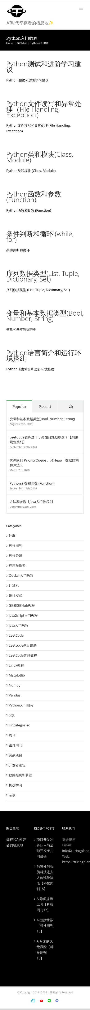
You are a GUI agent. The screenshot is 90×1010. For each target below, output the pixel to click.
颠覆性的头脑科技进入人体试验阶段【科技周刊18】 (45, 877)
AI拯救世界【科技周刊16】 (45, 925)
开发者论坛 (17, 765)
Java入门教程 (18, 625)
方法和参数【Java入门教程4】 (32, 501)
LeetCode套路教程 (23, 655)
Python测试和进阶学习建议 (43, 66)
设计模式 (15, 595)
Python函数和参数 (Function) (33, 196)
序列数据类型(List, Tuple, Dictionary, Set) (43, 276)
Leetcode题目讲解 (23, 645)
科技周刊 (15, 545)
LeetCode (16, 635)
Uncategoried (19, 725)
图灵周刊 (15, 745)
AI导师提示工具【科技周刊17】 (45, 904)
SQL (12, 715)
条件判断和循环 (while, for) (40, 236)
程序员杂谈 (17, 565)
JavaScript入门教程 (23, 615)
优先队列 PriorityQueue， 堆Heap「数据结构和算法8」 (44, 462)
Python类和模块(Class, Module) (39, 157)
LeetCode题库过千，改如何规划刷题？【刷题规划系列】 (44, 439)
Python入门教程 (21, 705)
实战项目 (15, 755)
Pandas (15, 695)
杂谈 (12, 795)
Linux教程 (16, 665)
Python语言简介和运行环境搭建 (43, 355)
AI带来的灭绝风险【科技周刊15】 (45, 949)
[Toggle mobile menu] (81, 8)
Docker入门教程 (21, 575)
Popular (19, 406)
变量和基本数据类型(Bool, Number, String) (45, 316)
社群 (12, 535)
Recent (45, 406)
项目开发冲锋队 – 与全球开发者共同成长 (45, 848)
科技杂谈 (15, 555)
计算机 (14, 585)
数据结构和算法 (20, 775)
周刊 (12, 735)
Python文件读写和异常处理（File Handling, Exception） (43, 109)
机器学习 (15, 785)
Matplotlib (17, 675)
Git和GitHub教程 (22, 605)
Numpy (14, 685)
